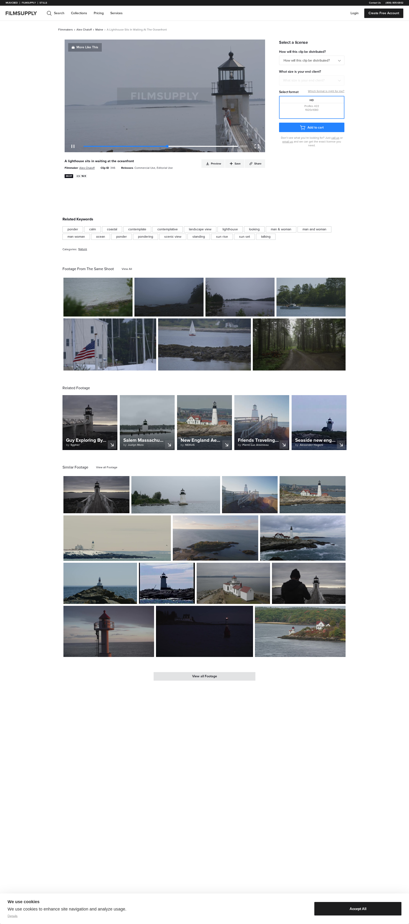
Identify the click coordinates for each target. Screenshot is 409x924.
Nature (82, 249)
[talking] (265, 237)
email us (287, 141)
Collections (79, 13)
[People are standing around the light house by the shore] (313, 494)
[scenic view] (173, 237)
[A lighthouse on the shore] (96, 494)
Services (116, 13)
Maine (99, 29)
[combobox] (311, 80)
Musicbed (12, 2)
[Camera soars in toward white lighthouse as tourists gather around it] (303, 537)
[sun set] (244, 237)
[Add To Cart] (127, 311)
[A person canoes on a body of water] (240, 297)
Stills (43, 2)
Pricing (99, 13)
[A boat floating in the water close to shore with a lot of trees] (311, 297)
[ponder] (73, 229)
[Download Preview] (103, 311)
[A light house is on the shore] (300, 631)
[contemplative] (167, 229)
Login (355, 13)
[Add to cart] (124, 508)
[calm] (92, 229)
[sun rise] (222, 237)
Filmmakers (65, 29)
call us (335, 137)
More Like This (87, 47)
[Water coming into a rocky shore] (98, 297)
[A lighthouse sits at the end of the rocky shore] (100, 583)
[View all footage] (107, 467)
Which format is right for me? (326, 91)
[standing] (199, 237)
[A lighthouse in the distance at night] (204, 631)
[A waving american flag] (109, 344)
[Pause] (72, 146)
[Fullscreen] (256, 146)
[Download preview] (100, 508)
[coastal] (112, 229)
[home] (24, 13)
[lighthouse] (230, 229)
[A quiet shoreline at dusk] (169, 297)
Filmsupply (29, 2)
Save (115, 311)
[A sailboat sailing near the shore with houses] (204, 344)
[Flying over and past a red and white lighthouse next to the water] (233, 583)
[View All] (126, 269)
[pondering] (145, 237)
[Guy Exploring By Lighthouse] (309, 583)
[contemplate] (137, 229)
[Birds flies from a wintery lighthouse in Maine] (117, 538)
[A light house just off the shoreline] (175, 494)
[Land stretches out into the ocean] (215, 537)
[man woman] (76, 237)
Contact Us (375, 2)
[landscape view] (200, 229)
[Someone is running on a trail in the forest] (299, 344)
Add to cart (315, 127)
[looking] (254, 229)
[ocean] (100, 237)
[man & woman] (281, 229)
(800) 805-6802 (394, 2)
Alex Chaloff (84, 29)
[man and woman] (314, 229)
